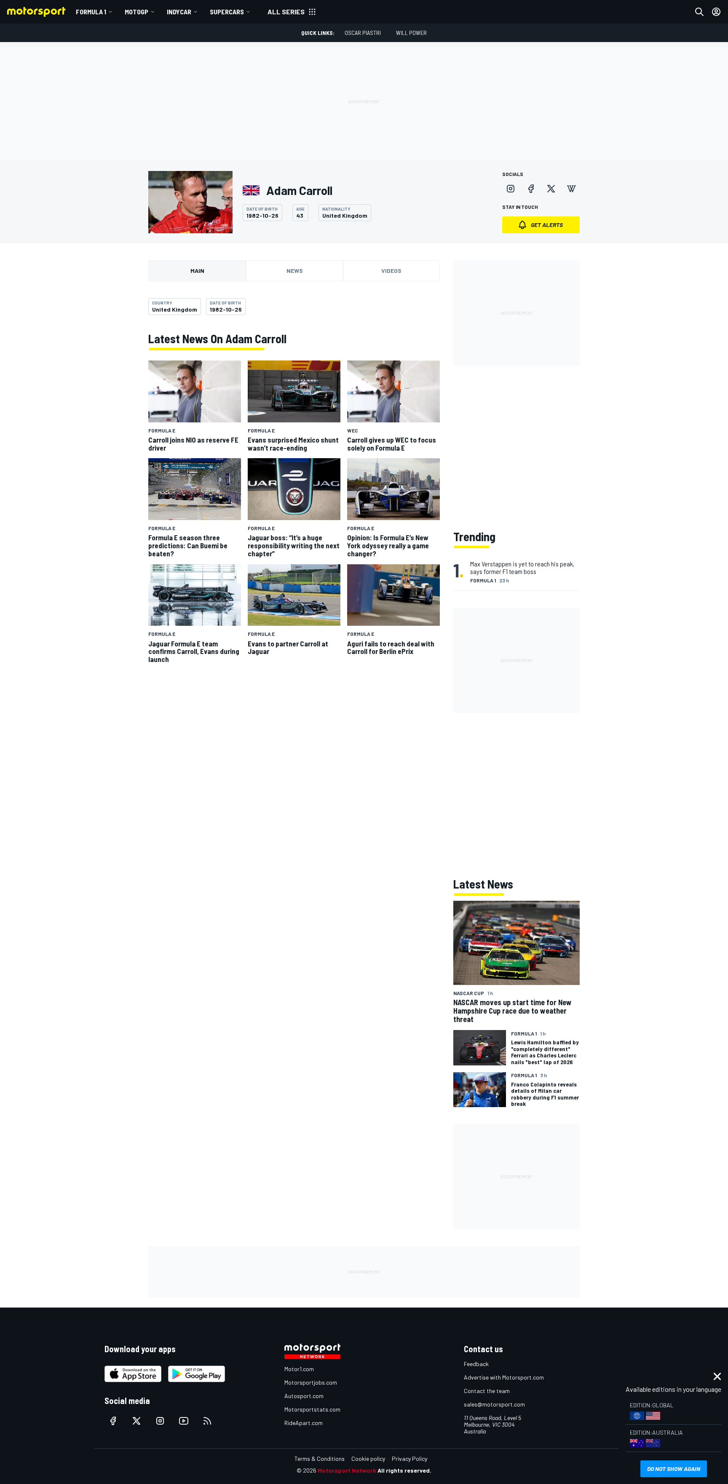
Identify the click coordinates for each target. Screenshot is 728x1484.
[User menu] (716, 11)
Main (197, 270)
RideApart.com (303, 1422)
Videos (391, 270)
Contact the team (487, 1390)
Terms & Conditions (319, 1458)
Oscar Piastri (363, 32)
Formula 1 (91, 12)
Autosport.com (304, 1395)
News (294, 270)
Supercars (227, 12)
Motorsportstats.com (312, 1409)
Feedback (476, 1363)
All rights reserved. (404, 1470)
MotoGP (136, 12)
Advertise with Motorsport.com (504, 1377)
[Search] (699, 11)
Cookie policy (368, 1458)
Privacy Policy (409, 1458)
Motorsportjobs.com (310, 1382)
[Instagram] (510, 188)
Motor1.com (299, 1368)
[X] (551, 188)
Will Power (411, 32)
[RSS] (207, 1420)
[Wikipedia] (571, 188)
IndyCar (179, 12)
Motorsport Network (347, 1470)
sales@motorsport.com (494, 1404)
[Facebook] (530, 188)
